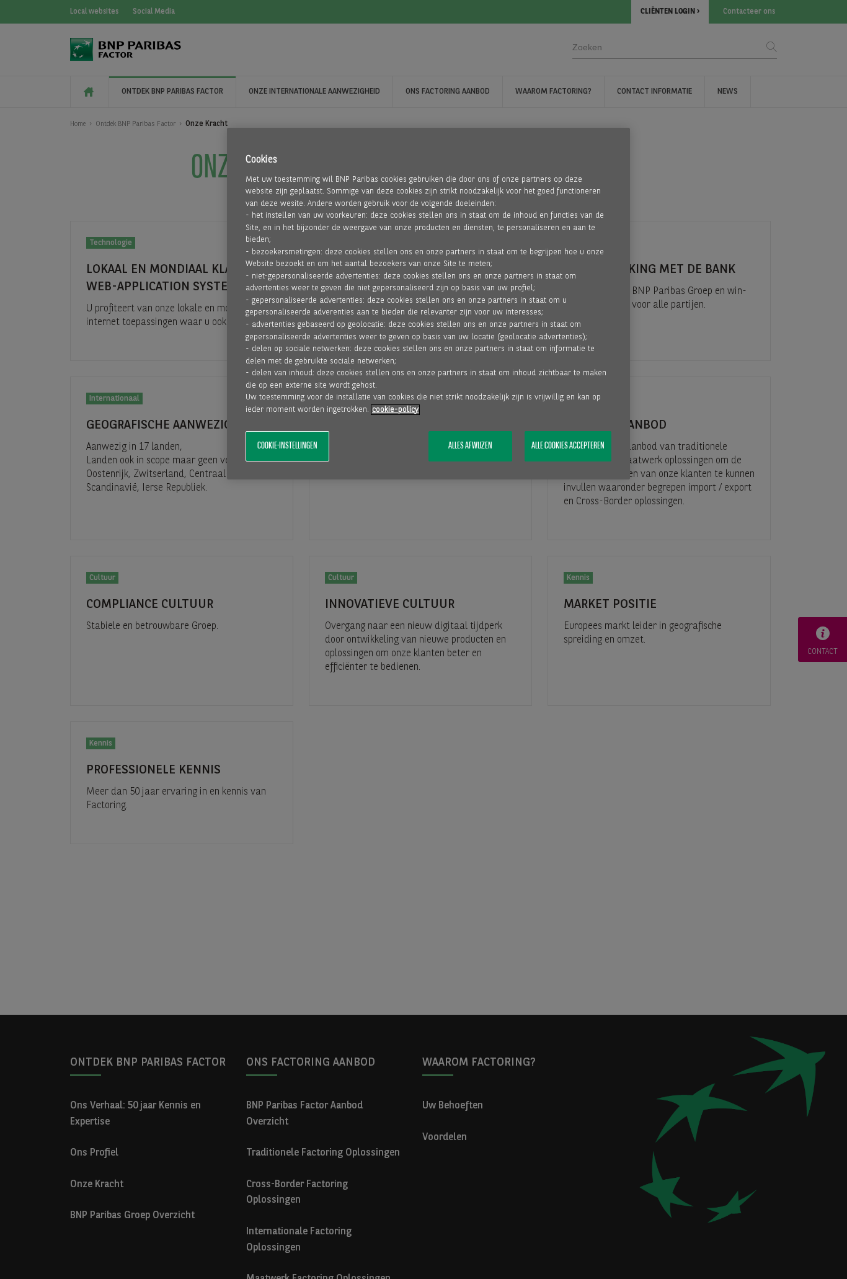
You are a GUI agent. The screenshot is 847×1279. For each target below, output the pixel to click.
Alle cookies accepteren (568, 447)
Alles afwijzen (470, 447)
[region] (428, 303)
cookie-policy (395, 410)
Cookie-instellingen (287, 447)
